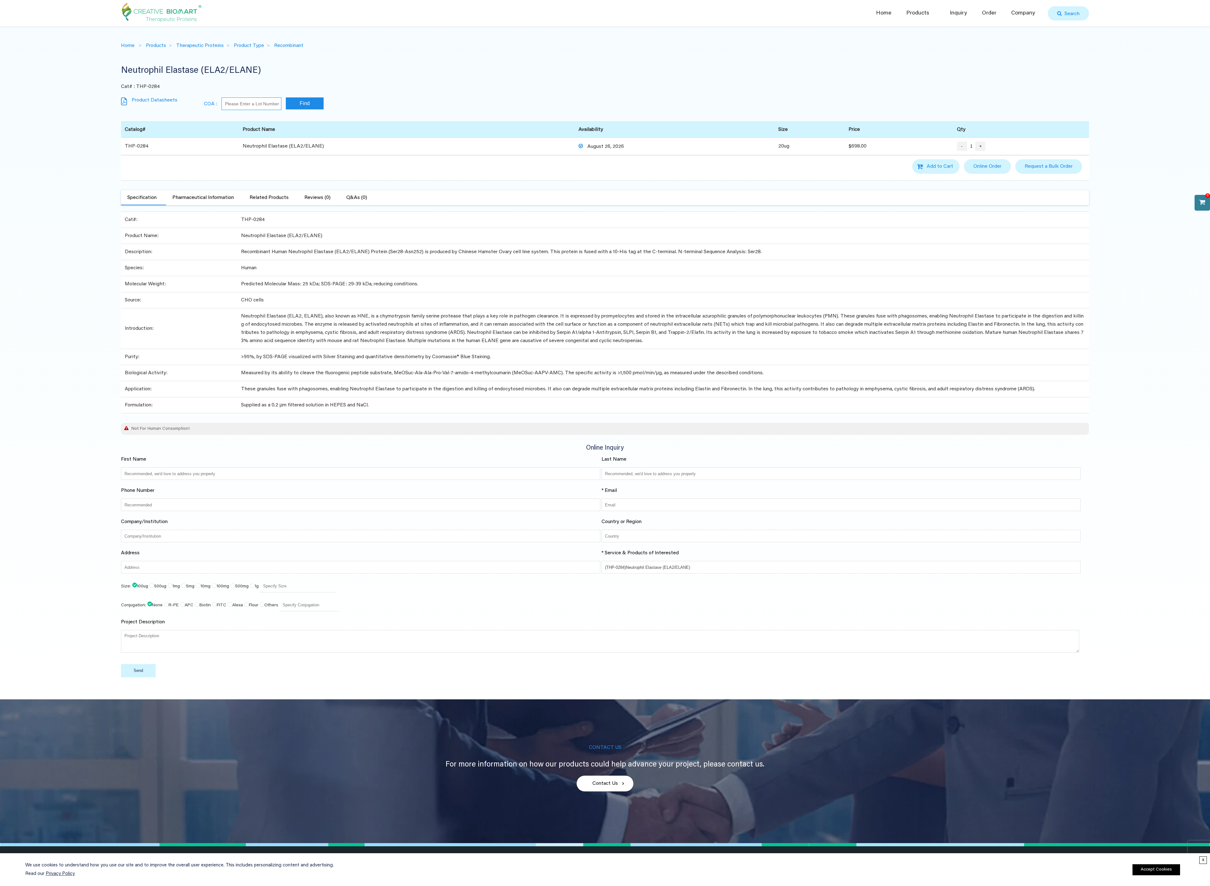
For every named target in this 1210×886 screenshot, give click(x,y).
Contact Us (605, 783)
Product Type (249, 45)
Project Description (143, 622)
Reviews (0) (317, 197)
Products (917, 13)
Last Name (614, 459)
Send (138, 670)
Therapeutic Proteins (200, 45)
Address (130, 553)
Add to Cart (940, 166)
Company (1023, 13)
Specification (142, 197)
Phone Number (137, 490)
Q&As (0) (356, 197)
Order (989, 13)
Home (883, 13)
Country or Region (622, 521)
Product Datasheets (154, 100)
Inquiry (958, 13)
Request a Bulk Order (1049, 166)
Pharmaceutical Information (203, 197)
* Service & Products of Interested (640, 553)
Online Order (987, 166)
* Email (609, 490)
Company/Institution (144, 521)
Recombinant (288, 45)
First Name (133, 459)
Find (305, 103)
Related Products (269, 197)
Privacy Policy (60, 873)
